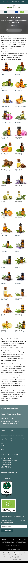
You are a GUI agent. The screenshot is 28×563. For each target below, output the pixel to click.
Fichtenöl (3, 138)
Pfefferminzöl (4, 251)
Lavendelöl (17, 186)
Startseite (3, 20)
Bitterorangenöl (18, 90)
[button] (5, 12)
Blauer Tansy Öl (5, 106)
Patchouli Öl (17, 235)
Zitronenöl (3, 331)
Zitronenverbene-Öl (19, 331)
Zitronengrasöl (18, 315)
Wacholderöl (18, 283)
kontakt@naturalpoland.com (11, 414)
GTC (2, 449)
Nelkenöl (17, 203)
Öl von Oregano (18, 219)
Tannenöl (3, 267)
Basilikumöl (17, 74)
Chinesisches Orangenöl (20, 106)
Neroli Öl (3, 219)
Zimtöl (2, 315)
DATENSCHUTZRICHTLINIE (9, 473)
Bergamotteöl (4, 90)
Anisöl (2, 74)
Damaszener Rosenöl (6, 122)
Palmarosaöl (4, 235)
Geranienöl (17, 138)
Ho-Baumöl (17, 170)
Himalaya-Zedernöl (5, 170)
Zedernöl (17, 299)
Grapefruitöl (4, 154)
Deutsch (5, 1)
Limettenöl (3, 203)
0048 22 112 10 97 (7, 419)
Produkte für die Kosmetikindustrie (17, 20)
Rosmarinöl (17, 251)
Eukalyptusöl (18, 122)
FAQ (2, 445)
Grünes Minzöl (18, 154)
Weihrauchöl (4, 299)
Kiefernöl (3, 186)
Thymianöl (3, 283)
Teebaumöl (17, 267)
